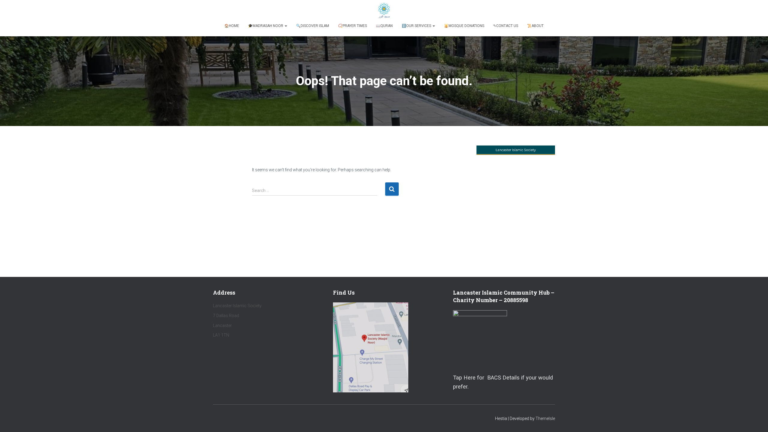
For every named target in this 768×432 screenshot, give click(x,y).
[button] (285, 26)
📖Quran (384, 26)
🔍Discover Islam (312, 26)
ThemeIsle (545, 418)
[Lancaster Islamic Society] (384, 10)
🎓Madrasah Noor (266, 26)
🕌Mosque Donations (464, 26)
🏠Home (231, 26)
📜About (535, 26)
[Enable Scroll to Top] (756, 420)
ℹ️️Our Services (417, 26)
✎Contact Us (505, 26)
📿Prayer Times (352, 26)
